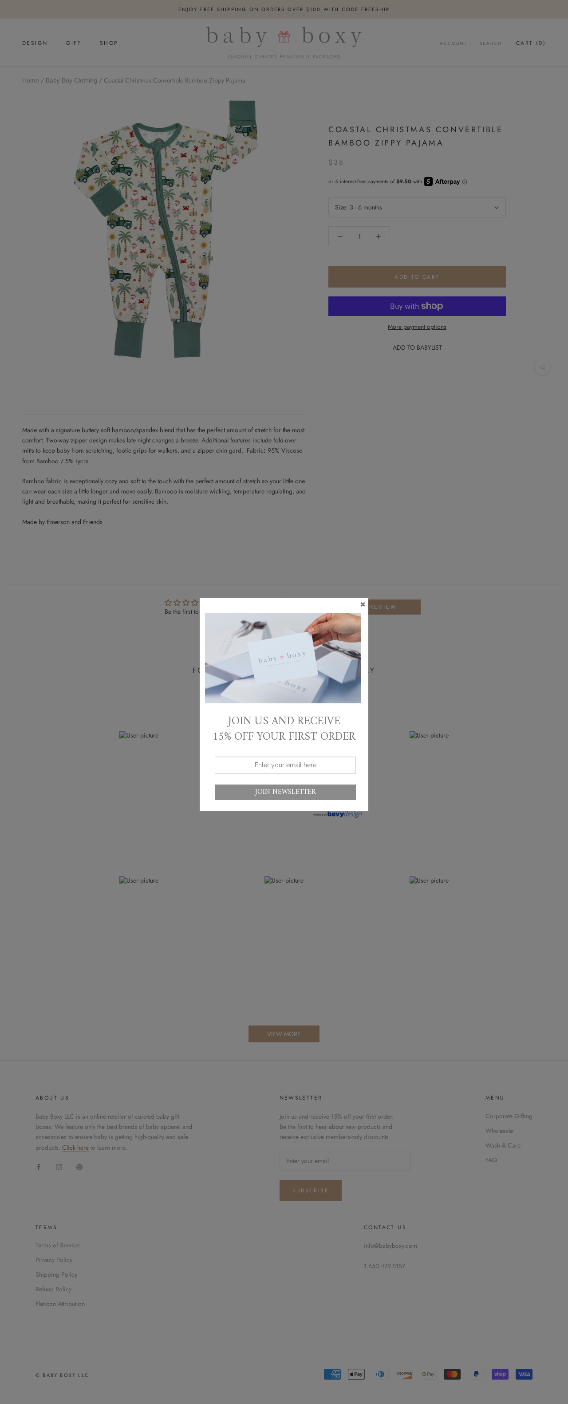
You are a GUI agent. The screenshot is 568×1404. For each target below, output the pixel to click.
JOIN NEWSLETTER (285, 792)
